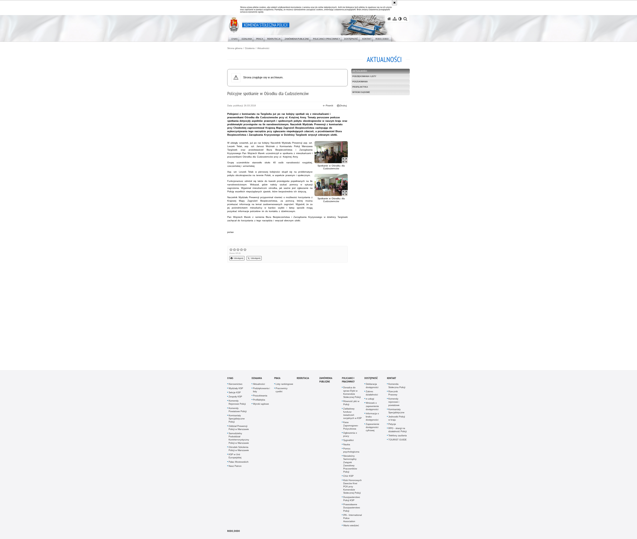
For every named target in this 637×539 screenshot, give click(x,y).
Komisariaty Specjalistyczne (396, 411)
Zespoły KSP (235, 396)
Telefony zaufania (397, 435)
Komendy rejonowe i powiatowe (393, 401)
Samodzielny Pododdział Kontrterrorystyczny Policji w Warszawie (239, 438)
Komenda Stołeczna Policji (396, 385)
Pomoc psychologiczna (351, 450)
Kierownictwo (235, 384)
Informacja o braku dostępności (372, 416)
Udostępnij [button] (238, 258)
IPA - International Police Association (352, 518)
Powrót (329, 105)
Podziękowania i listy (364, 76)
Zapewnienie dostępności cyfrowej (372, 427)
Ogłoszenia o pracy (350, 434)
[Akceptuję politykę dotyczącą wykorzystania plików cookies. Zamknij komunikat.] (394, 2)
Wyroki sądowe (361, 92)
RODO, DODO (233, 531)
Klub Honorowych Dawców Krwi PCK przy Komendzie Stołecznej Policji (352, 486)
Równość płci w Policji (351, 403)
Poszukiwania (360, 82)
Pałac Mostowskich (238, 461)
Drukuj (343, 105)
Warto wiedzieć (351, 525)
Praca (277, 378)
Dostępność (371, 378)
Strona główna (234, 48)
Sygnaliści (348, 440)
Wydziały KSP (236, 388)
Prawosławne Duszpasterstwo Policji (351, 507)
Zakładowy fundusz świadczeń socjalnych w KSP (352, 413)
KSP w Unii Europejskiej (235, 456)
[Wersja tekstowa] (400, 19)
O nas (230, 378)
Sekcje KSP (235, 392)
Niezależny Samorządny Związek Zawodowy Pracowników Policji (350, 464)
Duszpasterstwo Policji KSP (351, 499)
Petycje (392, 424)
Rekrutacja (303, 378)
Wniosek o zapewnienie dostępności (372, 406)
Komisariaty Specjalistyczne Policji (237, 418)
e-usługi (370, 398)
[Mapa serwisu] (395, 19)
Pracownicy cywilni (281, 390)
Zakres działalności (372, 393)
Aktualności (263, 48)
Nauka (346, 444)
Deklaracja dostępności (372, 385)
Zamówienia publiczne (325, 379)
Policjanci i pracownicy (348, 379)
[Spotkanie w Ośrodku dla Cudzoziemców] (331, 152)
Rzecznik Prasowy (393, 393)
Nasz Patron (235, 466)
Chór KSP (348, 476)
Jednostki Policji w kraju (396, 418)
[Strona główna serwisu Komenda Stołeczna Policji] (389, 19)
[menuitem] (234, 38)
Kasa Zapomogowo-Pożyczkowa (350, 425)
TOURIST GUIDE (397, 439)
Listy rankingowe (284, 384)
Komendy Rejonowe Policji (237, 402)
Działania (250, 48)
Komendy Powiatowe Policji (238, 410)
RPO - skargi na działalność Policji (397, 430)
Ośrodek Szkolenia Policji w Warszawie (239, 449)
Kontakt (391, 378)
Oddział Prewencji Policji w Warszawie (239, 428)
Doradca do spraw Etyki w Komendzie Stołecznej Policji (352, 392)
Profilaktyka (360, 87)
